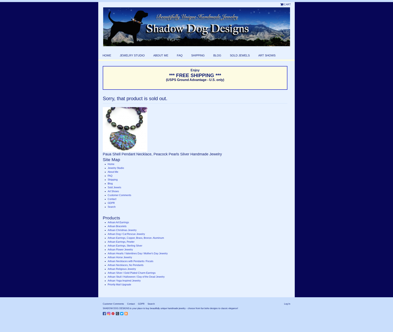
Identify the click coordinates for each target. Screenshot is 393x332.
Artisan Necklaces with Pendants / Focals (130, 261)
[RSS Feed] (126, 313)
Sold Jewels (240, 55)
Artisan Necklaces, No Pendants (125, 265)
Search (112, 206)
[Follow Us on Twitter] (122, 313)
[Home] (196, 26)
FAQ (180, 55)
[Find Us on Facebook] (105, 313)
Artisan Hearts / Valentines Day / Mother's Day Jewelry (138, 253)
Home (107, 55)
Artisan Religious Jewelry (122, 269)
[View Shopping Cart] (282, 4)
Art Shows (267, 55)
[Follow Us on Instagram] (109, 313)
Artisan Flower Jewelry (120, 249)
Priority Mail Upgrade (119, 284)
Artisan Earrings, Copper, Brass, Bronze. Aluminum (136, 238)
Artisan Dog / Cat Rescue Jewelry (126, 234)
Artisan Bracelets (117, 226)
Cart (287, 4)
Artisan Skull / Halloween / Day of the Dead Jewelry (136, 276)
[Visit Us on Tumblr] (118, 313)
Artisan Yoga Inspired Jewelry (124, 280)
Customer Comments (119, 195)
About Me (160, 55)
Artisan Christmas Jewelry (122, 230)
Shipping (198, 55)
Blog (217, 55)
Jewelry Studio (132, 55)
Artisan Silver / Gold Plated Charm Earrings (132, 272)
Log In (287, 304)
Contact (112, 199)
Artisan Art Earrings (118, 222)
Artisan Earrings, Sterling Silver (125, 245)
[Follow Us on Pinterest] (113, 313)
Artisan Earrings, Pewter (121, 241)
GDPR (111, 203)
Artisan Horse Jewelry (120, 257)
